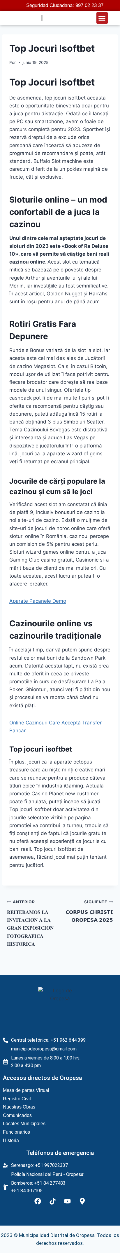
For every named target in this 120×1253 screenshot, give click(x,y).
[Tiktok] (52, 1201)
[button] (102, 18)
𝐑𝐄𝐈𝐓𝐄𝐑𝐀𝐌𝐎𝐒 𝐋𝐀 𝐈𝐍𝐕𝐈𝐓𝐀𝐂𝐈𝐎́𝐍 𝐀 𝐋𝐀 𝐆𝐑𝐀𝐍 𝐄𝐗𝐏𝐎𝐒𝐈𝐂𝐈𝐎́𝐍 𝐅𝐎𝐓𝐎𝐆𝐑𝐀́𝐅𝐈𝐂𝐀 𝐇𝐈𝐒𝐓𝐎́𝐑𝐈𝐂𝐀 (30, 923)
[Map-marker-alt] (82, 1201)
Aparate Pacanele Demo (37, 601)
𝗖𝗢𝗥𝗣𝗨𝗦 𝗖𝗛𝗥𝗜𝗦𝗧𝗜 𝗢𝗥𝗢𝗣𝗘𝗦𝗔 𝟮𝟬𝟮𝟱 (89, 911)
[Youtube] (67, 1201)
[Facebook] (38, 1201)
